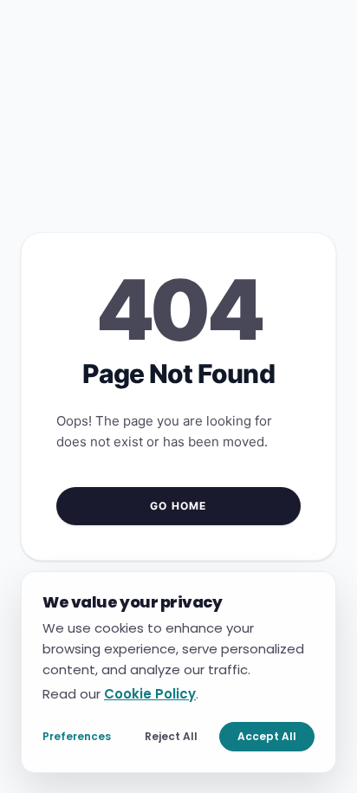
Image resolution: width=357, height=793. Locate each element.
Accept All (266, 735)
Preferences (76, 735)
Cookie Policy (150, 693)
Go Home (178, 505)
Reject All (171, 735)
